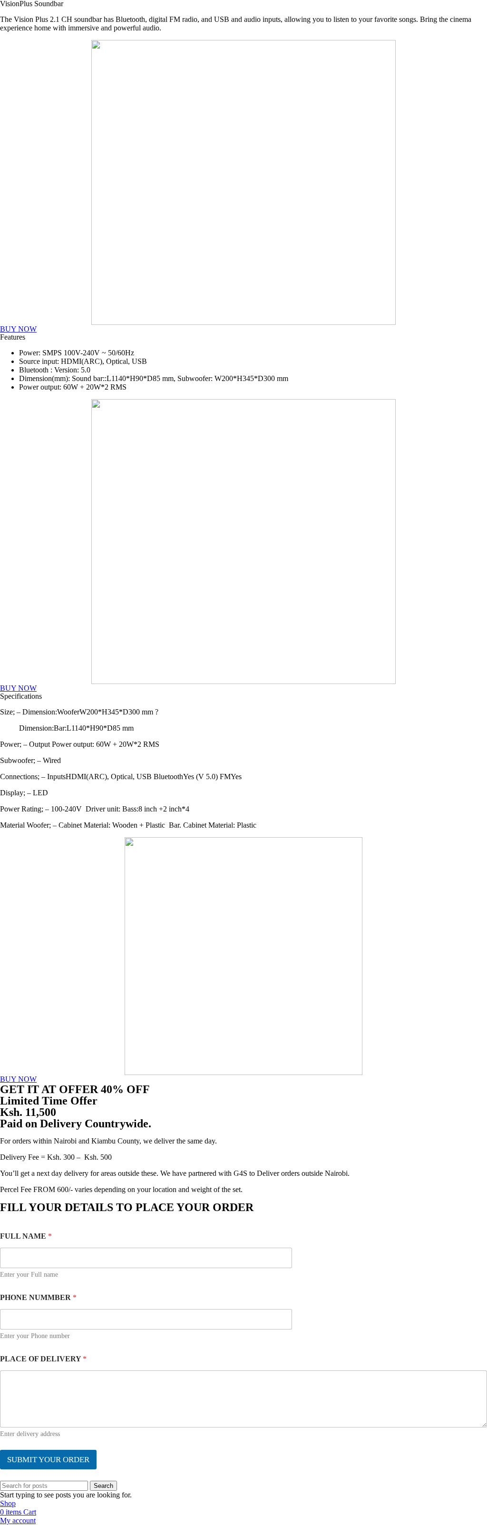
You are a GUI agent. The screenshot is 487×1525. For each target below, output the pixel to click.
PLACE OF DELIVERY (43, 1359)
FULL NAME (26, 1236)
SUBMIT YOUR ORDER (48, 1459)
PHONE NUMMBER (38, 1297)
